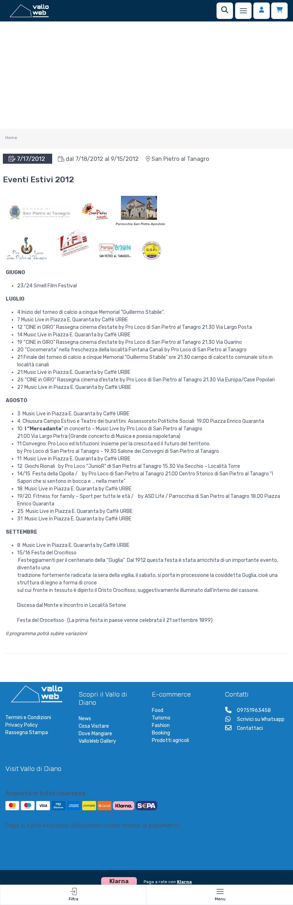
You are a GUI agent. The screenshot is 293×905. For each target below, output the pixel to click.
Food (157, 710)
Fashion (161, 725)
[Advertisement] (146, 75)
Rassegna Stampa (26, 733)
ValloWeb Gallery (97, 741)
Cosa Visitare (94, 726)
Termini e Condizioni (28, 717)
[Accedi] (261, 11)
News (85, 719)
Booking (161, 733)
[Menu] (243, 10)
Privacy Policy (21, 725)
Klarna (184, 881)
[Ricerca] (224, 10)
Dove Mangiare (95, 734)
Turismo (161, 718)
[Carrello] (279, 11)
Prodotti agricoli (170, 740)
